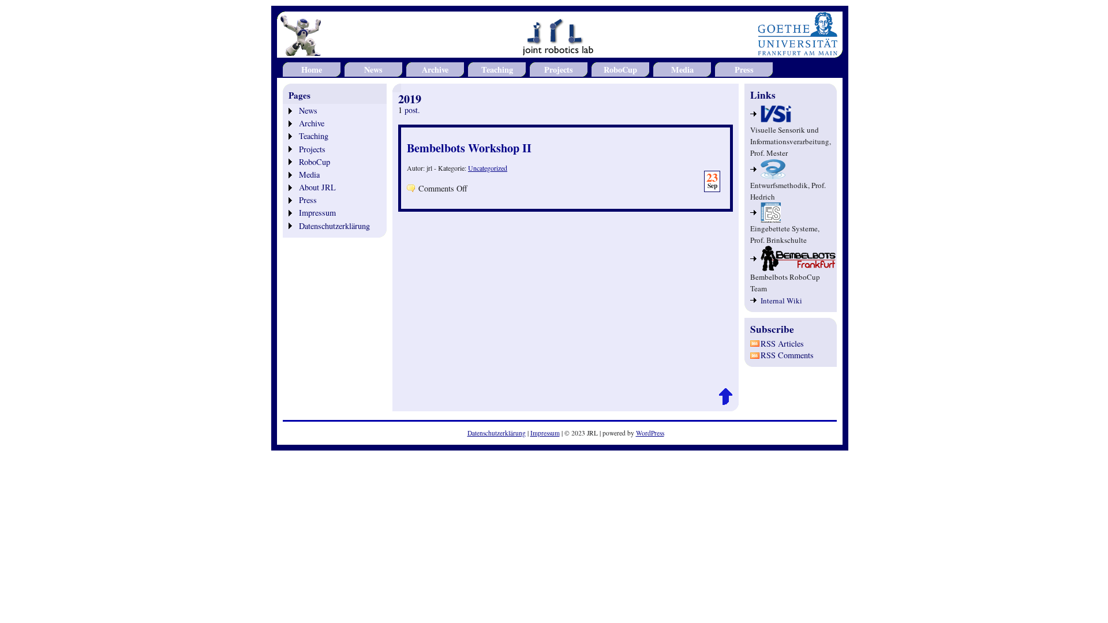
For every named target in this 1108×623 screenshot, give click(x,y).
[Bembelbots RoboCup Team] (790, 258)
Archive (435, 69)
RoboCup (620, 69)
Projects (558, 69)
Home (311, 69)
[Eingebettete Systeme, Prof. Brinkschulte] (790, 212)
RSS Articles (782, 343)
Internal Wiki (781, 300)
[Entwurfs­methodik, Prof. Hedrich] (790, 169)
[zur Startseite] (559, 51)
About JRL (317, 187)
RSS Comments (787, 355)
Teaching (497, 69)
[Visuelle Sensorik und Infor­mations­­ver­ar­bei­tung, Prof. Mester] (790, 114)
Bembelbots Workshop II (469, 147)
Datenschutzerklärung (334, 225)
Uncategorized (487, 167)
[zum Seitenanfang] (725, 402)
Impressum (317, 212)
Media (682, 69)
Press (744, 69)
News (373, 69)
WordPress (650, 433)
